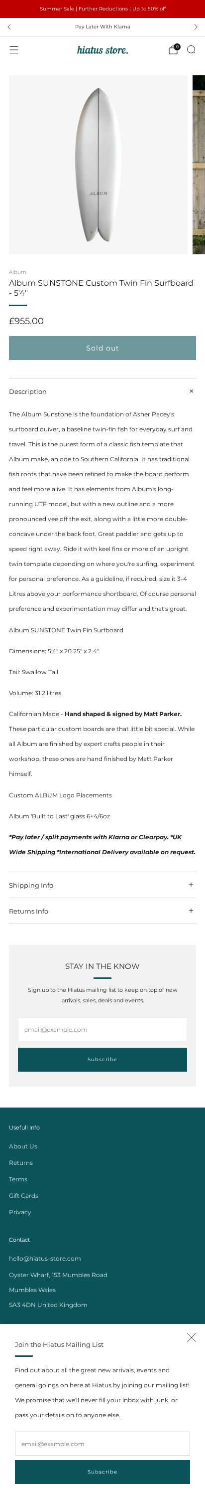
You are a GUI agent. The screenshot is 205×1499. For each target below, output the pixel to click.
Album (17, 272)
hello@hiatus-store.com (45, 1258)
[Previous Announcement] (9, 27)
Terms (18, 1179)
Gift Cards (23, 1195)
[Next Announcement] (196, 27)
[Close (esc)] (191, 1337)
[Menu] (14, 50)
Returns (21, 1162)
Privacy (20, 1212)
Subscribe (102, 1472)
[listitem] (102, 9)
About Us (23, 1146)
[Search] (191, 49)
